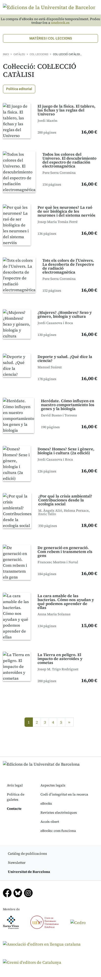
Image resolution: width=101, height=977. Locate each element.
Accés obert (49, 821)
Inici (6, 54)
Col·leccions (39, 54)
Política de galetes (15, 797)
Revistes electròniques (58, 812)
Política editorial (19, 89)
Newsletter (16, 862)
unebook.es (60, 23)
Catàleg (19, 54)
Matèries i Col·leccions (50, 38)
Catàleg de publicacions (27, 853)
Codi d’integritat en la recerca (64, 794)
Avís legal (15, 785)
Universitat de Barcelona (29, 871)
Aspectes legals (52, 785)
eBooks (46, 803)
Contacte (14, 808)
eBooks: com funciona (58, 830)
